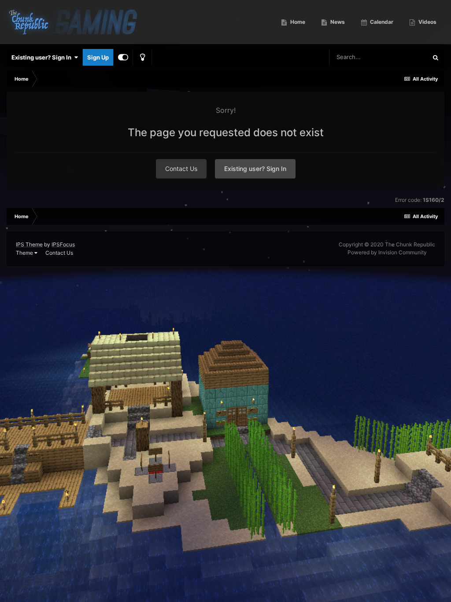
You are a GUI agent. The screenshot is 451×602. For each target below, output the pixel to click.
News (337, 22)
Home (297, 22)
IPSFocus (63, 244)
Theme (25, 252)
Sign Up (98, 57)
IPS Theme (29, 244)
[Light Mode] (142, 57)
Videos (426, 22)
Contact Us (181, 168)
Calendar (381, 22)
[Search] (435, 57)
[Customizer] (123, 57)
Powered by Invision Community (387, 252)
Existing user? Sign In (42, 57)
